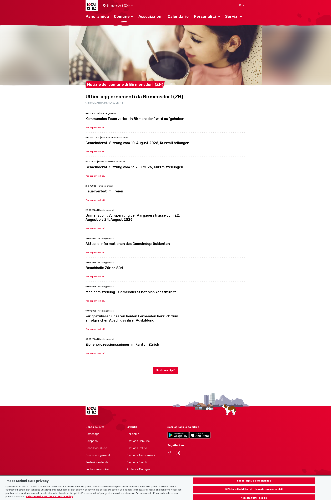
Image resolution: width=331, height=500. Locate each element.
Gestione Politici (137, 448)
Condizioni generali (98, 455)
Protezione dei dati (98, 462)
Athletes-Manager (138, 469)
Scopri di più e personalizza (254, 480)
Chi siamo (133, 434)
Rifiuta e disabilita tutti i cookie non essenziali (254, 489)
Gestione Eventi (137, 462)
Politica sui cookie (97, 469)
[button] (118, 6)
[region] (165, 487)
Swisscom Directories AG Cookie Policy (49, 496)
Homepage (92, 434)
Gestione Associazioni (141, 455)
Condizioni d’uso (96, 448)
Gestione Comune (138, 441)
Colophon (92, 441)
